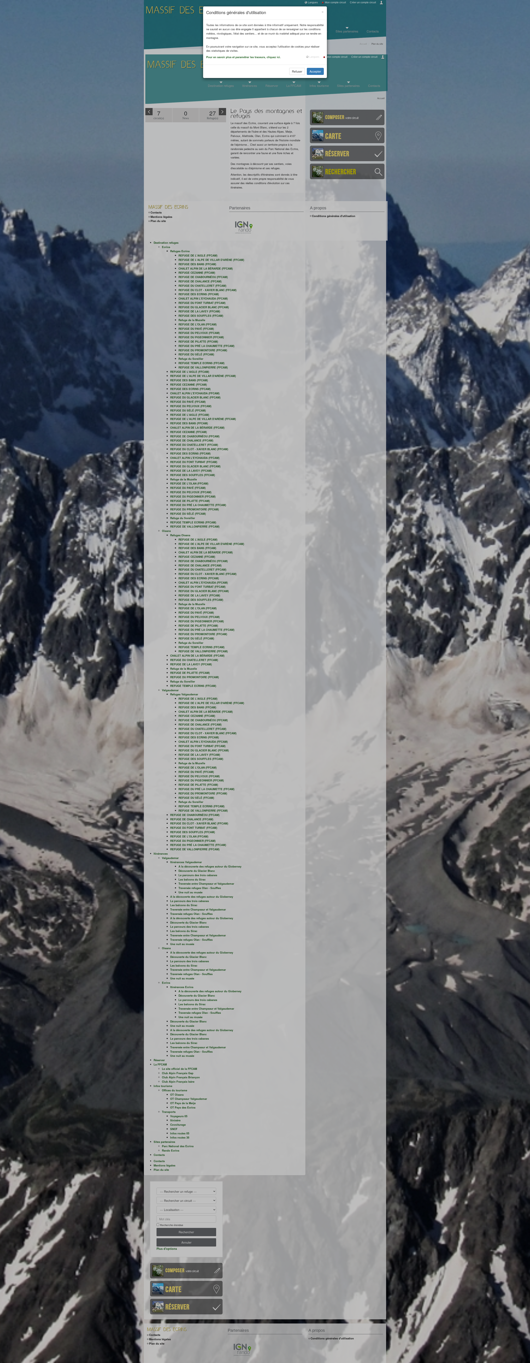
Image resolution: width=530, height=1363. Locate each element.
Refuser (297, 71)
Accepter (315, 71)
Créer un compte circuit (363, 2)
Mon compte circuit (335, 2)
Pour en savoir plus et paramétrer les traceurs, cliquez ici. (243, 57)
